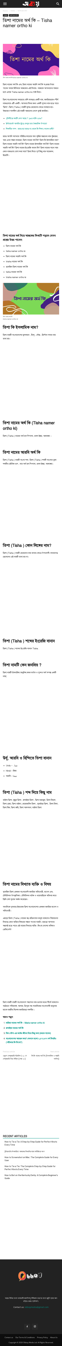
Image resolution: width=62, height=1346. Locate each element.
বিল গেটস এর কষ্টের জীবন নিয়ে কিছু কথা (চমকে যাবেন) (28, 1033)
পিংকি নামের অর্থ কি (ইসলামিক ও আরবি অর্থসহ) (45, 1057)
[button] (5, 4)
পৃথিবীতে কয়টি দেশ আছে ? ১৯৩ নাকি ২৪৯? (24, 118)
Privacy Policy (42, 1337)
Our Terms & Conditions (25, 1337)
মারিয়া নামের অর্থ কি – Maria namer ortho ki (25, 1023)
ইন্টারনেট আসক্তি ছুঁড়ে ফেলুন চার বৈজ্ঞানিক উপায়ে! (26, 123)
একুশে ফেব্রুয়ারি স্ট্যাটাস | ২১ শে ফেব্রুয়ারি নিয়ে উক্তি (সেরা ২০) (15, 1057)
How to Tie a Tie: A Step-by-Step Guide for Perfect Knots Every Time (31, 1143)
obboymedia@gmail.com (37, 1307)
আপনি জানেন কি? (22, 11)
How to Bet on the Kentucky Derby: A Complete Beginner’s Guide (31, 1176)
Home (5, 11)
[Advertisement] (31, 193)
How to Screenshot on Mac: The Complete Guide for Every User (31, 1159)
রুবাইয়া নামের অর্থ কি (15, 1028)
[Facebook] (27, 1327)
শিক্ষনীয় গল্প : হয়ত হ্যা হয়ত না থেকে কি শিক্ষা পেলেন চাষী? (30, 128)
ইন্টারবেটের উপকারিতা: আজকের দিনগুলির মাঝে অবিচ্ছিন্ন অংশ (24, 1151)
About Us (54, 1337)
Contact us (9, 1337)
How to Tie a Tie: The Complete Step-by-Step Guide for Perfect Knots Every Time (30, 1167)
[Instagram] (35, 1327)
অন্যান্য (13, 11)
